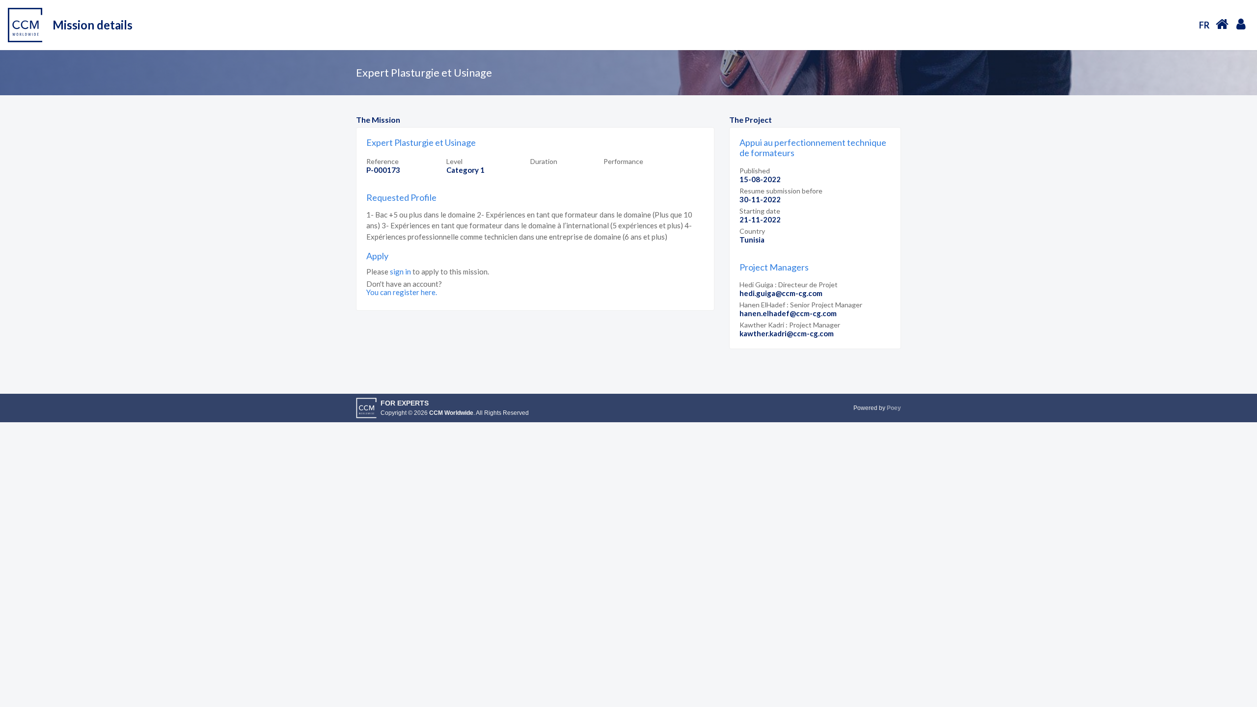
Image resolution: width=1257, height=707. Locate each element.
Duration (543, 161)
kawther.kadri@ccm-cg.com (786, 333)
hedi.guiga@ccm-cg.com (780, 293)
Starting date (759, 211)
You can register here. (401, 292)
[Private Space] (1241, 23)
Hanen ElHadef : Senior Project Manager (800, 304)
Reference (382, 161)
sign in (400, 271)
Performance (623, 161)
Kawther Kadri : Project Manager (789, 325)
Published (754, 170)
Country (752, 231)
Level (454, 161)
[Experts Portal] (1222, 24)
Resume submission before (780, 191)
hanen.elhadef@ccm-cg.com (788, 313)
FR (1204, 25)
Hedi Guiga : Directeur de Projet (788, 284)
